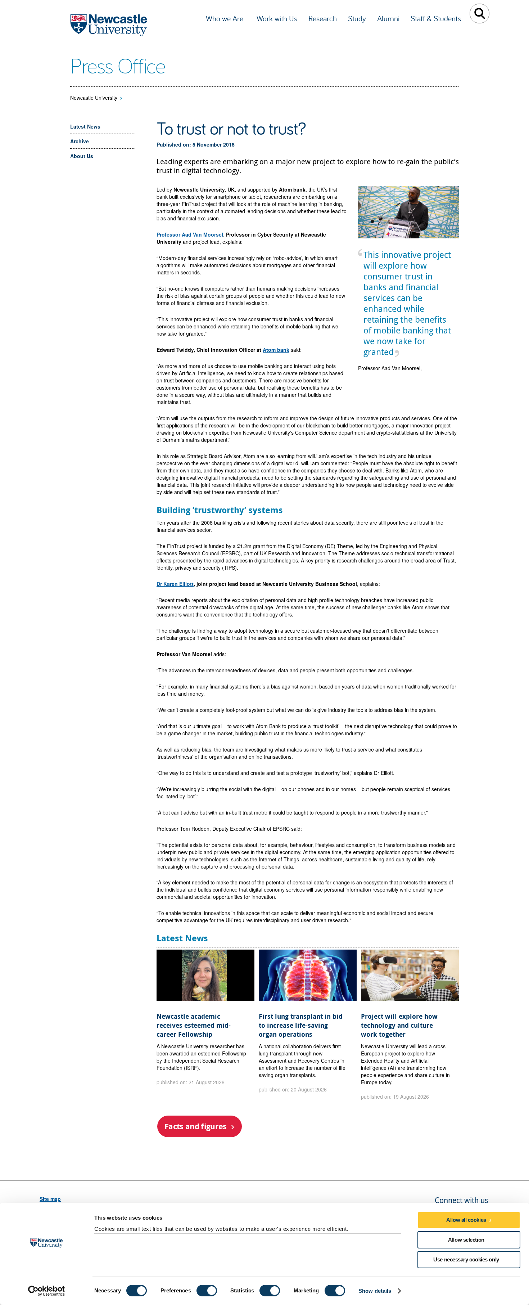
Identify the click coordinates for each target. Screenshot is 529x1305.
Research (322, 18)
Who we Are (225, 18)
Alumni (388, 18)
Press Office (117, 65)
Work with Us (277, 18)
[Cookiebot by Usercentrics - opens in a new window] (46, 1291)
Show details (374, 1291)
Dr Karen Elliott (175, 583)
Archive (79, 141)
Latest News (85, 126)
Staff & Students (436, 18)
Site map (50, 1198)
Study (357, 18)
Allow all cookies (466, 1220)
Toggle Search (479, 13)
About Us (81, 156)
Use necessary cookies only (466, 1259)
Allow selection (466, 1240)
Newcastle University (93, 97)
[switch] (206, 1290)
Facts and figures (195, 1126)
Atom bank (276, 349)
